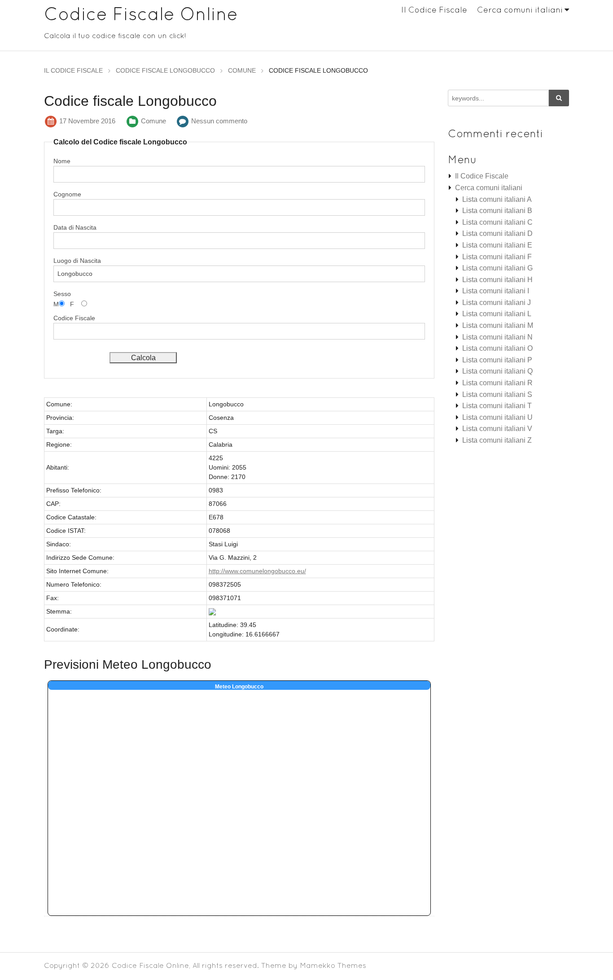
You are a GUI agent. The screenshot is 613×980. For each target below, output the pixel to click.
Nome (61, 161)
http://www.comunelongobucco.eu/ (257, 571)
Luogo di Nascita (77, 260)
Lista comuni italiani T (497, 405)
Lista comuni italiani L (496, 314)
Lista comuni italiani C (497, 222)
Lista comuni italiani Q (497, 371)
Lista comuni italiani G (497, 268)
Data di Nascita (74, 227)
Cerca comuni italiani (520, 9)
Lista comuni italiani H (497, 279)
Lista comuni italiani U (497, 417)
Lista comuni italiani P (497, 360)
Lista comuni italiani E (497, 245)
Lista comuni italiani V (497, 428)
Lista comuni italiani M (497, 325)
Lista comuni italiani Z (497, 440)
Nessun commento (219, 121)
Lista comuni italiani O (497, 348)
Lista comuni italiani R (497, 383)
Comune (153, 121)
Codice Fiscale (74, 318)
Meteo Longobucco (239, 687)
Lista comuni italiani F (497, 257)
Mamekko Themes (333, 965)
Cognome (67, 194)
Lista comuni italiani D (497, 233)
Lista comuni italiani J (496, 302)
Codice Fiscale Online (141, 14)
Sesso (62, 293)
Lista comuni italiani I (495, 291)
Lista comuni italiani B (497, 210)
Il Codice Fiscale (434, 9)
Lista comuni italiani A (497, 199)
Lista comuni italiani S (497, 394)
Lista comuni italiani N (497, 337)
